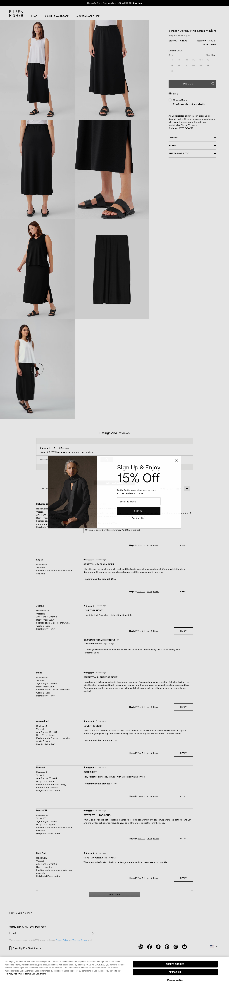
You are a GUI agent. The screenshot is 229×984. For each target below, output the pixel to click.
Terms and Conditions (35, 974)
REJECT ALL (175, 972)
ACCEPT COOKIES (175, 964)
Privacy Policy (15, 974)
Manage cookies (175, 980)
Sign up (138, 511)
